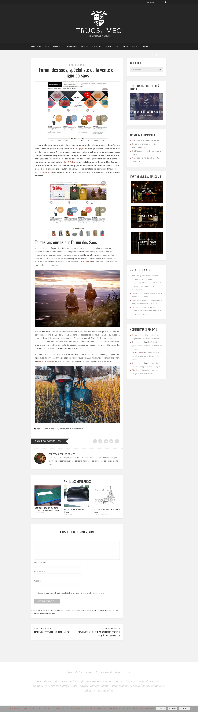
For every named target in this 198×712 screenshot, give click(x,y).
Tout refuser (173, 708)
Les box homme (72, 46)
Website (37, 581)
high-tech (135, 46)
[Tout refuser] (195, 709)
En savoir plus (184, 708)
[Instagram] (165, 54)
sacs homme (77, 429)
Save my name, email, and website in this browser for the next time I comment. (71, 593)
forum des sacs (51, 429)
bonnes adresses (77, 65)
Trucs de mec (137, 342)
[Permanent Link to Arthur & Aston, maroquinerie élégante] (76, 506)
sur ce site (86, 262)
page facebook (45, 361)
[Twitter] (152, 54)
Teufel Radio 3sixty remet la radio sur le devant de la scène (147, 345)
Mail (39, 572)
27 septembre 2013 (101, 514)
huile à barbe (153, 140)
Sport (117, 46)
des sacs (40, 429)
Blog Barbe (152, 158)
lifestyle (84, 46)
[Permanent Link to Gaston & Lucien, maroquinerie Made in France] (105, 506)
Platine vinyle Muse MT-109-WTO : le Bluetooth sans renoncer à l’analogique (146, 286)
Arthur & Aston (68, 162)
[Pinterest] (160, 54)
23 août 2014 (39, 512)
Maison (125, 46)
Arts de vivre (97, 46)
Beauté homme (36, 46)
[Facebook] (156, 54)
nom (40, 562)
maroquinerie (58, 46)
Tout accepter (161, 708)
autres (108, 46)
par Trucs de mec (53, 441)
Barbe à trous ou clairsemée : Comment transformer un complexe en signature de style (146, 310)
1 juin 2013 (68, 514)
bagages (80, 149)
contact (146, 46)
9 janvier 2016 (40, 441)
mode (47, 46)
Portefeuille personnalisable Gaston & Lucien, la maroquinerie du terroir (47, 509)
